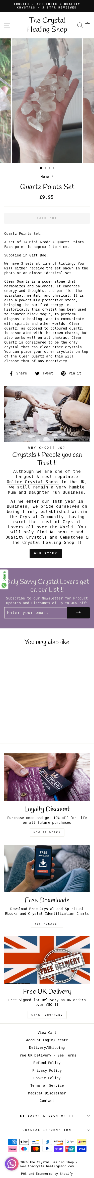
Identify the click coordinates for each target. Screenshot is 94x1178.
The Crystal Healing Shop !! (47, 542)
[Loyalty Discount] (47, 777)
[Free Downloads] (47, 869)
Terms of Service (47, 1085)
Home (45, 177)
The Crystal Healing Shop (47, 25)
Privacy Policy (47, 1070)
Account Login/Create (47, 1040)
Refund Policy (47, 1063)
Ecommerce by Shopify (54, 1174)
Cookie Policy (47, 1078)
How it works (47, 832)
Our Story (45, 553)
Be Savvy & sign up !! (47, 1115)
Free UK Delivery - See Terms (47, 1055)
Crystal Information (47, 1130)
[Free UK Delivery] (47, 960)
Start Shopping (47, 1014)
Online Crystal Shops (33, 481)
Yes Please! (47, 923)
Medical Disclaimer (47, 1093)
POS (24, 1174)
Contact (47, 1101)
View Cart (47, 1033)
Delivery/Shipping (47, 1048)
